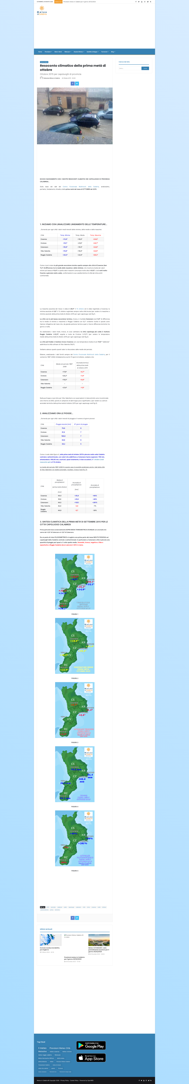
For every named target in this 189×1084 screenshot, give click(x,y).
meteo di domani (57, 1065)
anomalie (53, 907)
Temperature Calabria (44, 1065)
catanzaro (78, 907)
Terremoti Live (53, 1071)
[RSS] (150, 1)
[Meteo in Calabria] (42, 10)
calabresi (59, 907)
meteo (51, 1061)
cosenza (94, 907)
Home (40, 52)
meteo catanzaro (42, 1071)
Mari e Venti (58, 52)
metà (99, 907)
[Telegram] (147, 1)
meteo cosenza (54, 1051)
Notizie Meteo (44, 62)
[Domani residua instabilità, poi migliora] (50, 940)
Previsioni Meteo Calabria (63, 1061)
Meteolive (42, 1051)
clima (88, 907)
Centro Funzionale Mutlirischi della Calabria (81, 187)
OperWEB (90, 1080)
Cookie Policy (74, 1080)
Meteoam (58, 1055)
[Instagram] (144, 1)
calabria (53, 1068)
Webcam (67, 52)
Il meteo (42, 1048)
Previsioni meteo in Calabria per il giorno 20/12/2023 (74, 958)
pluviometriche (44, 910)
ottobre (104, 907)
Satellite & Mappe (92, 52)
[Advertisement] (94, 33)
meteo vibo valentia (43, 1068)
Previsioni (48, 52)
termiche (57, 910)
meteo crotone (67, 1051)
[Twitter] (138, 1)
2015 (47, 907)
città (84, 907)
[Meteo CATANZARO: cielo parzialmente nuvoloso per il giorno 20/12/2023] (99, 940)
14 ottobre (80, 309)
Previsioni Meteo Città (60, 1048)
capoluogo (71, 907)
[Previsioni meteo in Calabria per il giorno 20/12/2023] (74, 944)
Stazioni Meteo (78, 52)
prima (51, 910)
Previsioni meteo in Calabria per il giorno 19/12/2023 (79, 1)
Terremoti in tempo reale (65, 1071)
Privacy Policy (65, 1080)
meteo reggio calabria (45, 1055)
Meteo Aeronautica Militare (46, 1058)
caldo (65, 907)
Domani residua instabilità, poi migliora (50, 949)
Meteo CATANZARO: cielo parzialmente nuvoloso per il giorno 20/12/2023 (98, 950)
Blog (112, 52)
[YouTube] (141, 1)
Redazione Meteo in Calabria (52, 78)
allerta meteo (60, 1058)
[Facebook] (135, 1)
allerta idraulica (42, 1061)
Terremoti (104, 52)
